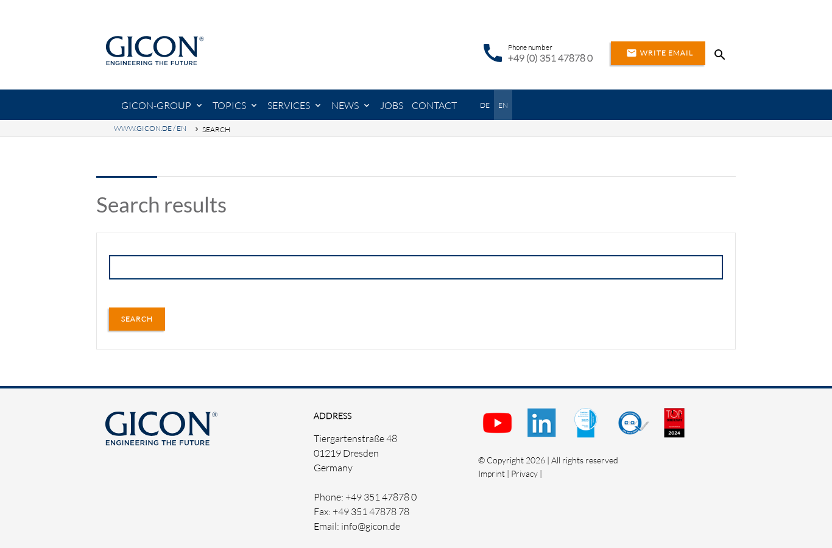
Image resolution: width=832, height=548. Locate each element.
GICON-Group (156, 105)
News (345, 105)
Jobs (391, 105)
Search (137, 318)
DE (485, 105)
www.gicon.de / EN (150, 128)
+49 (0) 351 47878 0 (550, 58)
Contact (434, 105)
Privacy (524, 473)
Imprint (491, 473)
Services (288, 105)
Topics (229, 105)
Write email (659, 52)
